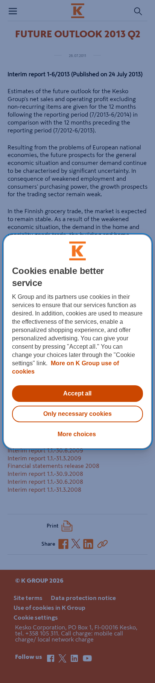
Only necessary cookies (77, 414)
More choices (77, 434)
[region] (77, 341)
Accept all (77, 393)
